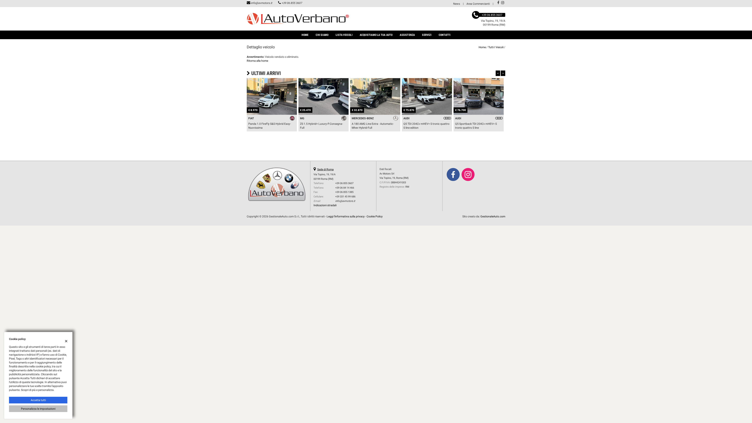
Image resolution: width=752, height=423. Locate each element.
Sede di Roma (325, 169)
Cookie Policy (375, 216)
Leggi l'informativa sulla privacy (346, 216)
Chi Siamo (322, 34)
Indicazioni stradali (325, 205)
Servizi (426, 34)
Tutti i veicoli (495, 47)
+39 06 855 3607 (291, 3)
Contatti (445, 34)
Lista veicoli (344, 34)
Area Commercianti (478, 3)
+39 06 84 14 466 (344, 187)
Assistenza (407, 34)
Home (305, 34)
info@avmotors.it (261, 3)
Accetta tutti (38, 400)
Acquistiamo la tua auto (376, 34)
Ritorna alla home (257, 60)
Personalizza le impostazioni (38, 408)
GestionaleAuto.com (492, 216)
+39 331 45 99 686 (345, 196)
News (456, 3)
